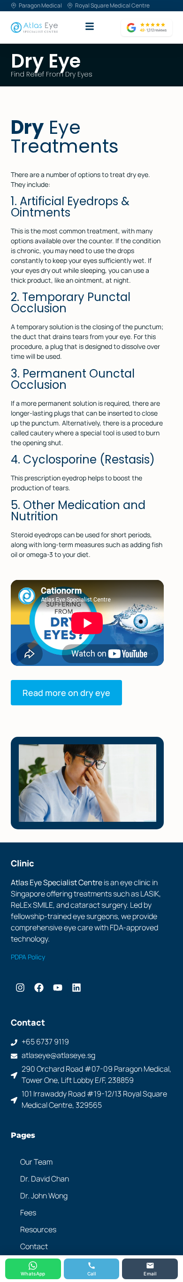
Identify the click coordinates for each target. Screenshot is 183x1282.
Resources (38, 1229)
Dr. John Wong (44, 1195)
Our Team (36, 1162)
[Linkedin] (76, 987)
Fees (28, 1212)
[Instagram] (20, 987)
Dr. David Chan (44, 1179)
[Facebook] (39, 987)
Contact (34, 1246)
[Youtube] (57, 987)
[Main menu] (89, 26)
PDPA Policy (28, 956)
